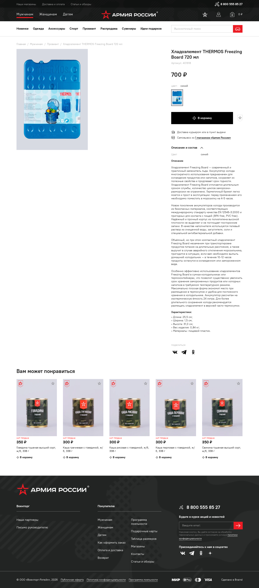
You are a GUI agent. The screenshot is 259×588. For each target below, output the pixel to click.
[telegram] (184, 352)
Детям (102, 535)
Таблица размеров (143, 539)
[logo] (129, 14)
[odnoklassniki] (193, 352)
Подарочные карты (144, 531)
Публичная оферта (72, 579)
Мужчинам (105, 520)
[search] (238, 29)
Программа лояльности (139, 522)
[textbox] (202, 29)
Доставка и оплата (53, 4)
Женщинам (105, 527)
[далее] (238, 525)
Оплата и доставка (110, 550)
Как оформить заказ (112, 542)
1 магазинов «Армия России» (213, 137)
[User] (219, 14)
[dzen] (210, 553)
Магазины (138, 546)
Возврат (103, 558)
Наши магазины (26, 4)
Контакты (137, 554)
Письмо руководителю (32, 527)
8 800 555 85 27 (232, 4)
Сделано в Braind (232, 579)
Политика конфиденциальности (106, 579)
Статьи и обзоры (81, 4)
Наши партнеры (27, 520)
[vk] (175, 352)
